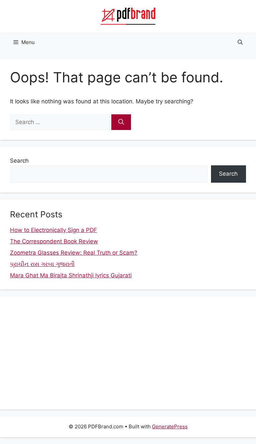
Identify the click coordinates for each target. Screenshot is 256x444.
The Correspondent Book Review (54, 241)
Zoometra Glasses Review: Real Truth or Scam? (73, 252)
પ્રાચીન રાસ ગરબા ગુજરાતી (42, 264)
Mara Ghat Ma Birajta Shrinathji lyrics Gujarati (71, 275)
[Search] (121, 122)
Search (19, 160)
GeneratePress (170, 426)
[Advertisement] (128, 353)
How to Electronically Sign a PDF (53, 230)
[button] (240, 42)
